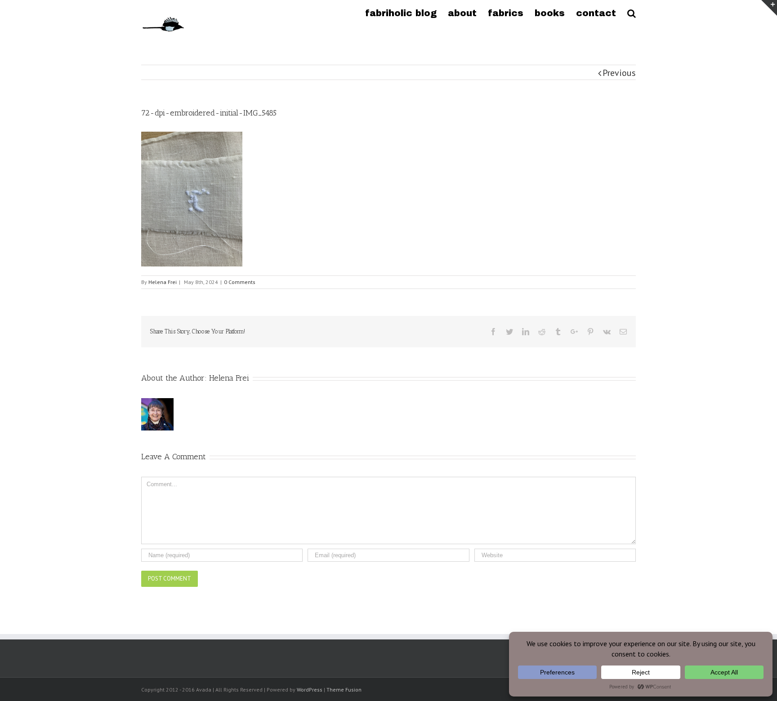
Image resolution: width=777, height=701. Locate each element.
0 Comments (239, 282)
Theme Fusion (344, 689)
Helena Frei (162, 282)
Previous (619, 73)
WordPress (309, 689)
